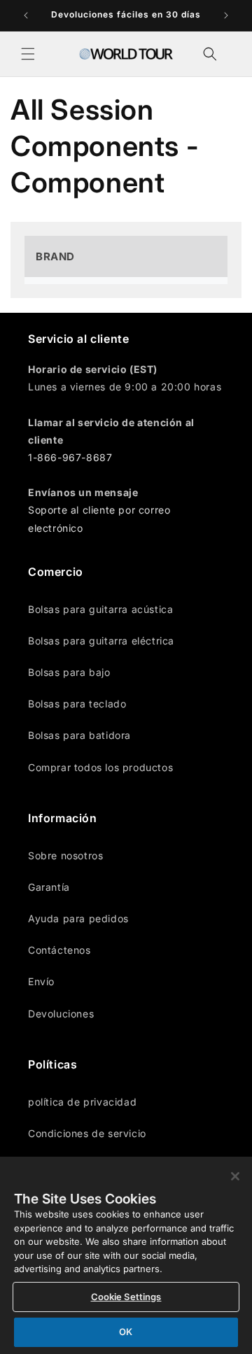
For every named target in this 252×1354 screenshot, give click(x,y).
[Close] (235, 1176)
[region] (126, 1255)
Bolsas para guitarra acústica (100, 609)
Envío (41, 981)
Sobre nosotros (65, 855)
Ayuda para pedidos (78, 918)
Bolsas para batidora (79, 735)
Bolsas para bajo (69, 672)
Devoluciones (61, 1014)
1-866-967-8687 (70, 457)
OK (125, 1331)
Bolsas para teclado (77, 704)
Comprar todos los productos (100, 767)
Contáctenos (59, 950)
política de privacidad (82, 1102)
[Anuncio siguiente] (226, 15)
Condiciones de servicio (87, 1133)
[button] (28, 53)
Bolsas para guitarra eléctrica (101, 641)
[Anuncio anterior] (25, 15)
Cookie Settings (126, 1296)
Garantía (49, 887)
